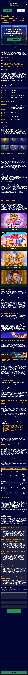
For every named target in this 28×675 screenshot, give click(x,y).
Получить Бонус (14, 39)
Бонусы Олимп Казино (8, 57)
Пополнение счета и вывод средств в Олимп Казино (13, 67)
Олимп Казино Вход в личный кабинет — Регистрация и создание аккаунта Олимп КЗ (13, 64)
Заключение (6, 69)
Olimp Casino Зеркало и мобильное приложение (11, 61)
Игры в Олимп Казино (8, 59)
